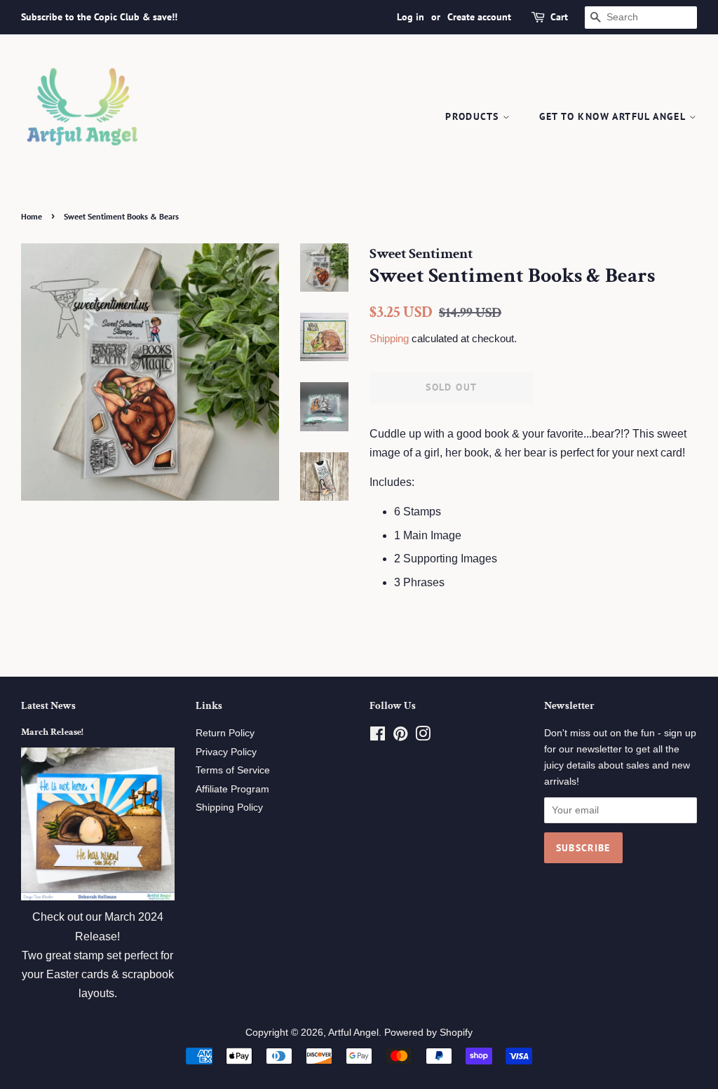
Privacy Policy (226, 752)
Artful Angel (353, 1032)
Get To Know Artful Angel (614, 116)
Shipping (389, 338)
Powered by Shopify (428, 1032)
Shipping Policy (229, 807)
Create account (479, 17)
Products (474, 116)
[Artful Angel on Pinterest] (400, 736)
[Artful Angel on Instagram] (423, 736)
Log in (410, 17)
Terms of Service (233, 770)
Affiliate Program (232, 789)
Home (31, 216)
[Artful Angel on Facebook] (378, 736)
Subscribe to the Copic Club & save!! (99, 17)
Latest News (48, 705)
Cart (559, 17)
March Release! (52, 732)
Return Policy (225, 733)
